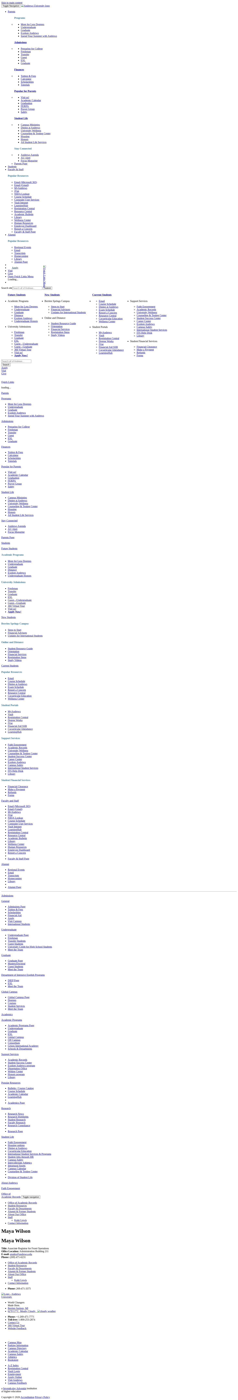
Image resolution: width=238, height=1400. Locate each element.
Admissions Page (16, 906)
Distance (18, 315)
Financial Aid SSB (108, 347)
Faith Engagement (146, 306)
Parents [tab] (5, 393)
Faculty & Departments (20, 1208)
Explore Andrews (30, 33)
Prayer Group (28, 109)
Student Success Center (149, 318)
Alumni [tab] (5, 864)
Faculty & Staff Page (25, 231)
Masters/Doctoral (16, 963)
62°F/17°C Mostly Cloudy (22, 1311)
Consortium (14, 1043)
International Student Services (152, 330)
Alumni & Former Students (22, 1211)
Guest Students (15, 943)
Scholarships (27, 81)
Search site (6, 288)
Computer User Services (26, 199)
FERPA (25, 106)
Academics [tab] (7, 1014)
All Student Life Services (33, 142)
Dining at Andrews (30, 127)
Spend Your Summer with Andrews (39, 36)
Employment (14, 1374)
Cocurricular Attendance (111, 350)
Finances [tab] (5, 446)
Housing (25, 136)
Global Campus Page (18, 997)
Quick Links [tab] (7, 382)
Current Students (102, 294)
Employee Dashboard (25, 226)
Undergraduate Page (18, 935)
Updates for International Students (68, 312)
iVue (16, 191)
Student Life (21, 118)
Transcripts (19, 253)
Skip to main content (11, 2)
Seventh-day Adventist (14, 1388)
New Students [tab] (8, 617)
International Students (19, 924)
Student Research (17, 1119)
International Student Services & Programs (29, 1154)
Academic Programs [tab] (11, 1020)
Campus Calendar (17, 1168)
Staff (10, 1217)
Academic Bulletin (23, 214)
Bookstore (13, 1360)
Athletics (12, 1357)
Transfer (25, 54)
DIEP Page (13, 980)
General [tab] (5, 901)
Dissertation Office (17, 1068)
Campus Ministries (30, 124)
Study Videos (58, 335)
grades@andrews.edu (21, 1254)
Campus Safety (144, 327)
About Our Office (17, 1214)
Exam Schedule (107, 309)
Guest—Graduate (23, 346)
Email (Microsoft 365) (25, 182)
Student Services (16, 1006)
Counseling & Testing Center (36, 133)
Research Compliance (19, 1125)
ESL (23, 60)
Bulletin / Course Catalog (21, 1088)
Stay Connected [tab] (9, 520)
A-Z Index (13, 1365)
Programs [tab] (6, 398)
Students (12, 166)
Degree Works (106, 341)
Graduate (25, 30)
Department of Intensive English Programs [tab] (23, 975)
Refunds (141, 352)
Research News (16, 1113)
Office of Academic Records (22, 1202)
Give (10, 273)
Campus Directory (17, 1348)
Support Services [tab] (10, 1054)
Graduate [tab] (6, 955)
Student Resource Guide (63, 323)
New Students (52, 294)
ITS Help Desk (144, 332)
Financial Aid (15, 915)
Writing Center (15, 1071)
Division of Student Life (20, 1177)
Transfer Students (17, 941)
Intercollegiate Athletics (20, 1162)
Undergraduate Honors (26, 321)
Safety (24, 112)
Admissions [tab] (7, 421)
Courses (12, 1003)
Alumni (12, 234)
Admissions (20, 42)
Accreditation (27, 1397)
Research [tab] (6, 1108)
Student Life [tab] (7, 492)
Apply (15, 267)
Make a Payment (145, 349)
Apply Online (15, 1377)
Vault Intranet (21, 202)
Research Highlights (18, 1116)
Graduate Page (15, 960)
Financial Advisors (60, 309)
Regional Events (22, 247)
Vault (101, 335)
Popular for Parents (25, 91)
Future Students (17, 294)
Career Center (144, 321)
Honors (24, 139)
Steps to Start (57, 306)
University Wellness (31, 130)
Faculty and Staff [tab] (10, 800)
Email (17, 250)
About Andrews (9, 1182)
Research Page (15, 1131)
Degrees (12, 1000)
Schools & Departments (20, 1048)
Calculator (26, 79)
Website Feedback (17, 1328)
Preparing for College (32, 48)
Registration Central (24, 208)
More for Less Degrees (32, 24)
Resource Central (23, 211)
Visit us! (25, 97)
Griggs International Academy (23, 1045)
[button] (32, 276)
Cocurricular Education (111, 318)
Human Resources (23, 223)
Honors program (16, 1074)
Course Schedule (23, 196)
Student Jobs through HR (21, 1157)
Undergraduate (28, 27)
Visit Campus (15, 921)
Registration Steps (60, 332)
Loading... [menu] (13, 279)
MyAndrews (20, 188)
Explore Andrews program (21, 1065)
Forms (140, 355)
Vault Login (14, 1371)
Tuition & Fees (28, 76)
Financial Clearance (147, 346)
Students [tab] (5, 543)
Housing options (16, 1145)
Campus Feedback (17, 1383)
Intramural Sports (16, 1165)
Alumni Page (21, 262)
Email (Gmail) (21, 185)
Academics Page (16, 1102)
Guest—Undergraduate (26, 343)
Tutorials (25, 84)
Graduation (26, 103)
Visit (10, 270)
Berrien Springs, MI (18, 1308)
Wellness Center (22, 220)
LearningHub (21, 205)
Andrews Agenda (30, 154)
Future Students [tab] (9, 548)
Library (18, 217)
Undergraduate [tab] (9, 929)
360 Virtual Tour (22, 349)
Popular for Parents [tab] (11, 466)
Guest (24, 57)
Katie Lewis (20, 1220)
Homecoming (21, 256)
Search (6, 364)
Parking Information (18, 1345)
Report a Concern (23, 228)
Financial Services (60, 329)
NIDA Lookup (21, 194)
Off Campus (14, 1040)
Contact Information (18, 1223)
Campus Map (15, 1342)
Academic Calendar (31, 100)
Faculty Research (16, 1122)
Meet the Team (15, 949)
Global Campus (16, 1037)
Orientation (56, 326)
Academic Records (146, 309)
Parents (11, 11)
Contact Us (13, 1322)
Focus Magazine (29, 160)
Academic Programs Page (21, 1025)
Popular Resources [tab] (10, 1082)
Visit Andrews (15, 1380)
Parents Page (20, 163)
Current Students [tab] (9, 665)
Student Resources (17, 1205)
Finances (19, 69)
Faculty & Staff (15, 169)
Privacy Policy (42, 1397)
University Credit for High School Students (30, 946)
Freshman (26, 51)
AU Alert (25, 157)
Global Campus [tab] (9, 991)
